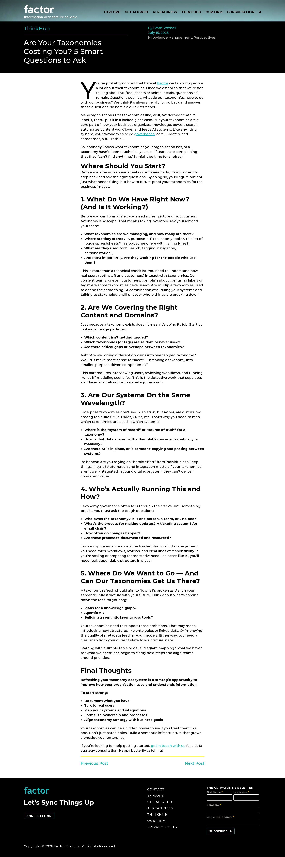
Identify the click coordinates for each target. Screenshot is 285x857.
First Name (215, 792)
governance (144, 134)
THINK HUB (191, 12)
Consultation (39, 816)
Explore (155, 796)
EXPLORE (112, 12)
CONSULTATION (240, 12)
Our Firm (156, 821)
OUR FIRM (214, 12)
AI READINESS (165, 12)
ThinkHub (157, 814)
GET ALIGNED (136, 12)
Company (214, 804)
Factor (162, 83)
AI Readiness (160, 808)
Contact (156, 789)
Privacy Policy (162, 827)
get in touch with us (168, 746)
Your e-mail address (220, 817)
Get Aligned (159, 802)
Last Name (241, 792)
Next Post (194, 763)
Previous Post (94, 763)
